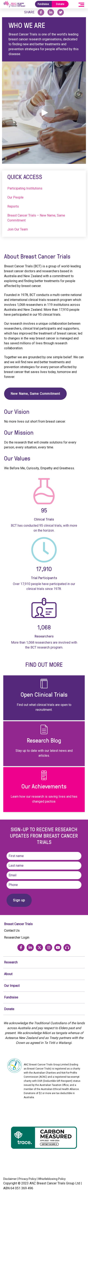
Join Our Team (17, 229)
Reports (13, 206)
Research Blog (44, 743)
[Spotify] (67, 947)
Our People (15, 197)
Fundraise (43, 4)
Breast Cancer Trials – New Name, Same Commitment (36, 217)
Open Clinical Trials (44, 697)
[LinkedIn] (30, 947)
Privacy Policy (27, 1179)
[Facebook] (21, 947)
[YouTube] (57, 947)
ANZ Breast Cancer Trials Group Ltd (54, 1183)
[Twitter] (39, 947)
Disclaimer (10, 1179)
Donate (60, 4)
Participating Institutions (24, 188)
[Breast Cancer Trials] (14, 4)
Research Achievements (44, 789)
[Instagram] (48, 947)
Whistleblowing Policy (52, 1179)
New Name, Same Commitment (35, 394)
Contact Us (12, 930)
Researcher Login (16, 937)
